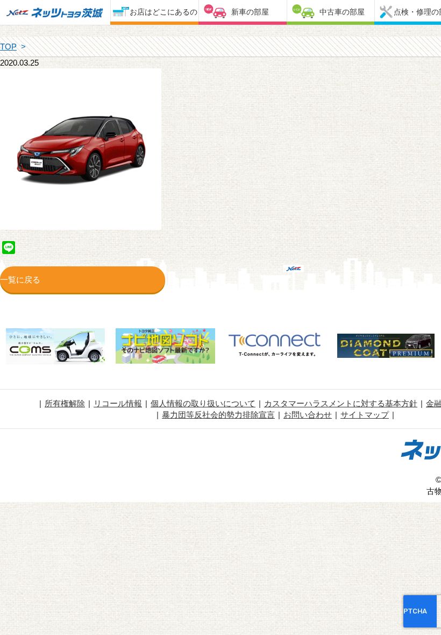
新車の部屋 (250, 12)
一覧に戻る (20, 279)
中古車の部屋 (342, 12)
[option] (55, 347)
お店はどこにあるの (163, 12)
